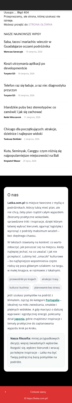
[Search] (66, 5)
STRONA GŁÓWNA (40, 24)
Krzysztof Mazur (12, 160)
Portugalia (52, 300)
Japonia (19, 319)
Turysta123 (9, 73)
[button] (6, 5)
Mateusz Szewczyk (13, 51)
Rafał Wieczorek (12, 117)
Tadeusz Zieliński (12, 139)
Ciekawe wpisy (38, 391)
